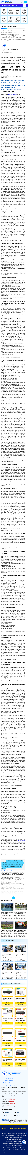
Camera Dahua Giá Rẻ (21, 1133)
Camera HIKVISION (21, 1135)
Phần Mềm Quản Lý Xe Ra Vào (20, 955)
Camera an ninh (8, 1137)
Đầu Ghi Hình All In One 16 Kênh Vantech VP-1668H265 (7, 1040)
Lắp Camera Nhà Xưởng (20, 1143)
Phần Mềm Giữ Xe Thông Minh (7, 973)
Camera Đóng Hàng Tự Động (6, 955)
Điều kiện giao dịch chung (9, 1085)
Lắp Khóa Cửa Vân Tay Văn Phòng (13, 860)
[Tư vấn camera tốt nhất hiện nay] (26, 15)
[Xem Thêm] (13, 897)
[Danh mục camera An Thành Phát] (24, 5)
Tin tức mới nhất (8, 940)
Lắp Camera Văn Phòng (7, 1143)
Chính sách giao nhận (8, 1080)
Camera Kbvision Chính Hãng (8, 1135)
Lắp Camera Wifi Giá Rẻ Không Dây (14, 1145)
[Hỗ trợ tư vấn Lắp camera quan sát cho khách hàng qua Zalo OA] (24, 1142)
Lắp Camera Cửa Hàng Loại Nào (13, 1141)
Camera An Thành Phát (12, 49)
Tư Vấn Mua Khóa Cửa (20, 1149)
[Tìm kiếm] (25, 2)
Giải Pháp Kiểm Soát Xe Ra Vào (20, 973)
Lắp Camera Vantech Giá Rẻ (7, 1133)
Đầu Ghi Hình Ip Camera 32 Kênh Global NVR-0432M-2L (20, 1061)
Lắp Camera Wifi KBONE (8, 1149)
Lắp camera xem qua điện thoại (14, 1139)
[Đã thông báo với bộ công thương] (5, 1120)
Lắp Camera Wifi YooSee (19, 1147)
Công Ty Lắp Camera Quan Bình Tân (15, 864)
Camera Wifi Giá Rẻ (7, 1147)
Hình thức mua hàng (8, 1078)
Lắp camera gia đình (18, 1137)
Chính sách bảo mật (7, 1082)
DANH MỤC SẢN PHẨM (10, 5)
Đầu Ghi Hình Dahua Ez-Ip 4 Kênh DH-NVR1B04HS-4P (7, 1000)
